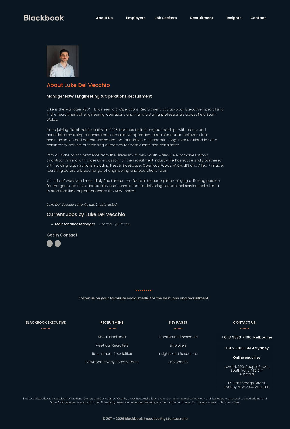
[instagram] (143, 310)
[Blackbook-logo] (45, 16)
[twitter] (151, 310)
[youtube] (158, 310)
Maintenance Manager (75, 224)
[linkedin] (128, 310)
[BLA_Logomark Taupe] (48, 335)
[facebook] (135, 310)
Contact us (244, 322)
